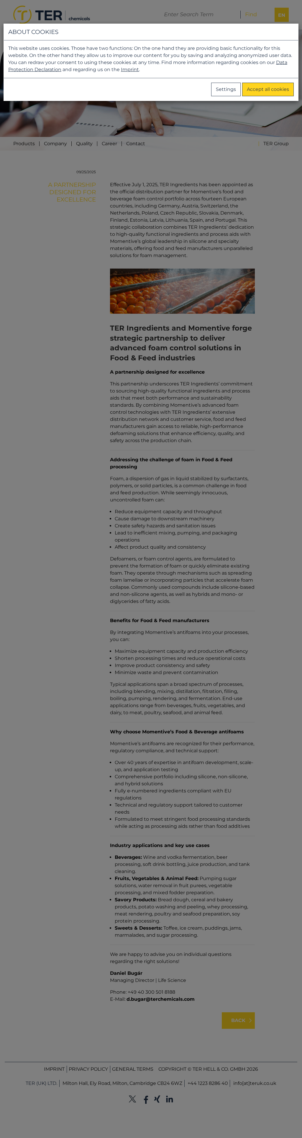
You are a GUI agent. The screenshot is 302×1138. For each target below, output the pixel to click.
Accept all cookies (268, 89)
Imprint (130, 69)
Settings (226, 89)
